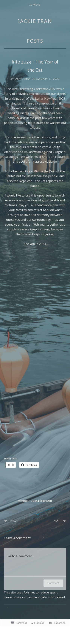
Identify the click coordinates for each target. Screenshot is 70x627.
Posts (35, 41)
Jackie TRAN (35, 21)
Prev (13, 520)
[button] (13, 270)
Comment (53, 583)
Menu (37, 4)
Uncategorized (41, 501)
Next (57, 520)
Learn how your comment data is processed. (34, 597)
